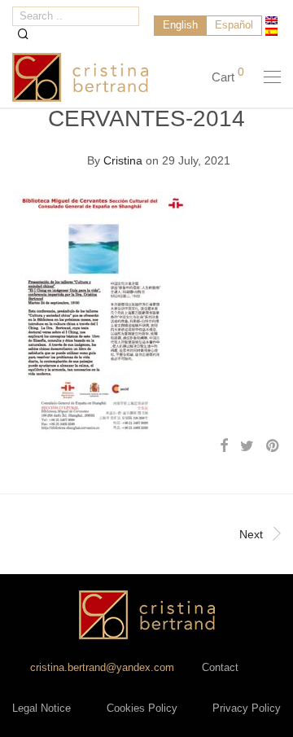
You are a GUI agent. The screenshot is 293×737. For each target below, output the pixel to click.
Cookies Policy (142, 708)
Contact (220, 667)
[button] (23, 34)
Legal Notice (41, 708)
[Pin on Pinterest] (273, 446)
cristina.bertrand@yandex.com (102, 667)
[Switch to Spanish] (271, 31)
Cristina (122, 160)
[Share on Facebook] (224, 446)
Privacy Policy (246, 708)
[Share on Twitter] (247, 446)
